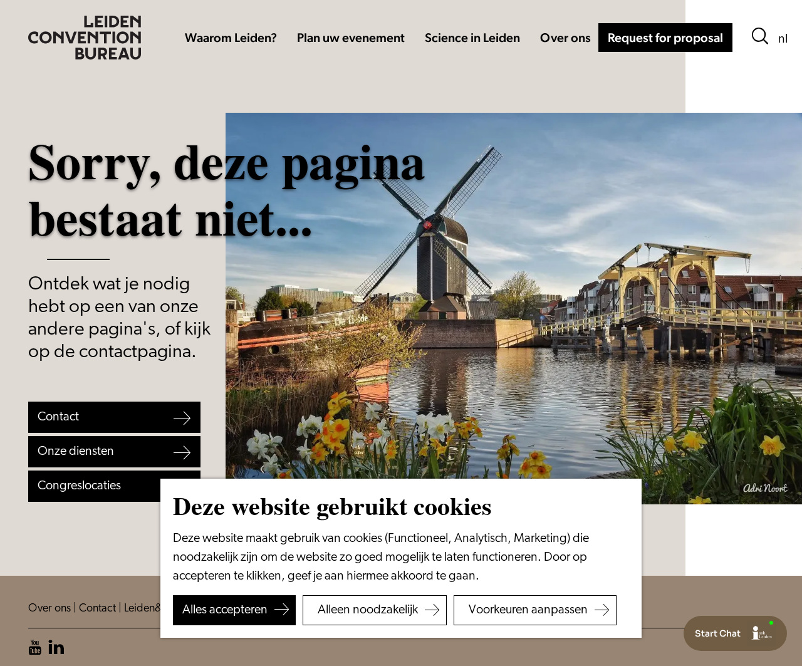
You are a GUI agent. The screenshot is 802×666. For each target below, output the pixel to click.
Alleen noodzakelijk (368, 610)
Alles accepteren (225, 610)
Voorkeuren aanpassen (528, 610)
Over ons (50, 609)
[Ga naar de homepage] (84, 38)
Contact (98, 609)
